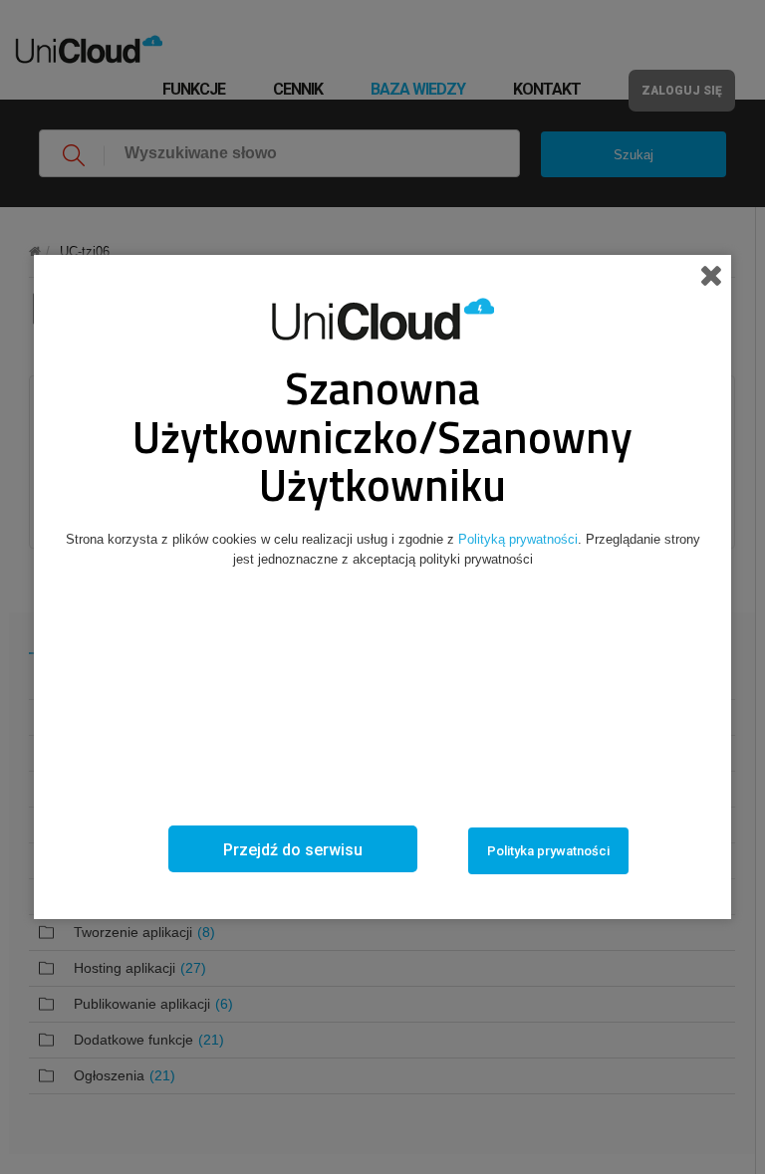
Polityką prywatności (518, 539)
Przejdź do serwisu (293, 849)
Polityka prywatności (548, 850)
